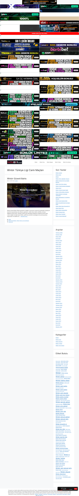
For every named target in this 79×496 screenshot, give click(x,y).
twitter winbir (64, 370)
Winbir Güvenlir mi (59, 425)
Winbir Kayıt (58, 188)
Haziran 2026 (59, 234)
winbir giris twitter (59, 404)
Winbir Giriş (42, 162)
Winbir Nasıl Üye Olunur (61, 438)
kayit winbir (64, 369)
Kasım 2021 (58, 321)
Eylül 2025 (58, 238)
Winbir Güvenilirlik (58, 422)
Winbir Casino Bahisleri (61, 216)
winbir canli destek (59, 384)
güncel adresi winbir (62, 367)
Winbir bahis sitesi (62, 380)
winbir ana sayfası (68, 376)
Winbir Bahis (67, 378)
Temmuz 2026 (59, 232)
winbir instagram (66, 425)
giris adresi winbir (59, 364)
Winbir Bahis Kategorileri (61, 210)
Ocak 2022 (58, 317)
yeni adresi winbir (67, 477)
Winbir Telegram (59, 454)
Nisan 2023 (58, 287)
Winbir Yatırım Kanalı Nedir (62, 190)
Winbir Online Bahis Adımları (62, 192)
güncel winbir (58, 369)
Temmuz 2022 (59, 305)
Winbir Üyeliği (58, 472)
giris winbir (58, 365)
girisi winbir (66, 364)
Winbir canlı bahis (61, 386)
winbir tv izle (67, 456)
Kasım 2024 (58, 250)
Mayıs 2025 (58, 242)
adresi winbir (58, 361)
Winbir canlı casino (61, 389)
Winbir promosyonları (62, 448)
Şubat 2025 (58, 244)
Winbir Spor (57, 451)
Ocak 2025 (58, 246)
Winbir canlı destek (62, 393)
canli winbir (58, 362)
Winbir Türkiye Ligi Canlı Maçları (23, 220)
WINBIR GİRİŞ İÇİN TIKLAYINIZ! (39, 33)
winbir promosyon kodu (61, 446)
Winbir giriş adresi (61, 406)
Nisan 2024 (58, 264)
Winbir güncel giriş (62, 419)
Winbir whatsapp (60, 461)
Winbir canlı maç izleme (62, 395)
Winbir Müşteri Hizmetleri (61, 435)
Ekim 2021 (58, 323)
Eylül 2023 (58, 277)
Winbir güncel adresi (63, 417)
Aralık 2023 (58, 272)
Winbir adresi (60, 376)
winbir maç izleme (60, 430)
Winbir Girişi (59, 409)
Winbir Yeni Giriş (59, 466)
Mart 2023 (58, 289)
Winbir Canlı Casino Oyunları (60, 391)
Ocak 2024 (58, 270)
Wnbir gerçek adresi (59, 475)
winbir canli (66, 382)
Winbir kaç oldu (60, 429)
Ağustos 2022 (59, 303)
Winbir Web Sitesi (60, 460)
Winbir (36, 162)
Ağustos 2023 (59, 279)
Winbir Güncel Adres (60, 415)
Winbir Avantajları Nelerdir (59, 378)
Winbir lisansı (68, 429)
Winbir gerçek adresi (63, 402)
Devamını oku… (24, 216)
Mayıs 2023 (58, 285)
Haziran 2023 (59, 283)
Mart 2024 (58, 266)
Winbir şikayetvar (61, 474)
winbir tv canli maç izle (60, 456)
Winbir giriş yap (61, 411)
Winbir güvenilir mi (61, 424)
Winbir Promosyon (60, 445)
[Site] (19, 57)
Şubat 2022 (58, 315)
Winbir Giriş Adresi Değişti (60, 407)
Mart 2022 (58, 313)
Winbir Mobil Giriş (68, 430)
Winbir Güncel (60, 413)
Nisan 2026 (58, 236)
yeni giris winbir (59, 478)
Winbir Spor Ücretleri (60, 214)
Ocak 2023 (58, 293)
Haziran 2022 (59, 307)
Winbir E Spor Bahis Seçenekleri (65, 400)
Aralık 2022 (58, 295)
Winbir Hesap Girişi (60, 212)
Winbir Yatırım (66, 461)
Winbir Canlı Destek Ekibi (61, 201)
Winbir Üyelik (58, 470)
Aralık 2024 (58, 248)
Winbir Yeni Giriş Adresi (61, 184)
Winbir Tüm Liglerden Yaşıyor (62, 178)
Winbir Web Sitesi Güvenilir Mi (63, 206)
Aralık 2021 (58, 319)
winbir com (58, 400)
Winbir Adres (64, 373)
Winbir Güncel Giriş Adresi (61, 420)
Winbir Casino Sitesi (61, 398)
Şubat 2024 (58, 268)
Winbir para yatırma (61, 440)
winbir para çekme (60, 443)
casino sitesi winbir (64, 362)
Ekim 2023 (58, 276)
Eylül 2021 (58, 325)
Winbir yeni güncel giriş (64, 468)
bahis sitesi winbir (64, 361)
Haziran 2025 (59, 240)
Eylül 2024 (58, 254)
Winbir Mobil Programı (68, 432)
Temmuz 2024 (59, 258)
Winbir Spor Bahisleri (64, 451)
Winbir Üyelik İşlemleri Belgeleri (63, 186)
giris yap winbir (64, 365)
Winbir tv (67, 454)
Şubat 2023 (58, 291)
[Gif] (39, 79)
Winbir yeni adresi (60, 465)
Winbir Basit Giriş (60, 208)
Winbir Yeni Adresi (67, 162)
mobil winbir (58, 370)
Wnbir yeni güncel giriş (59, 477)
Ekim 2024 (58, 252)
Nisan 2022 (58, 311)
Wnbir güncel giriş (65, 475)
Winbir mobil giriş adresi (60, 432)
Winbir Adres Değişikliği (60, 374)
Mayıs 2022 (58, 309)
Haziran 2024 (59, 260)
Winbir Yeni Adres (60, 463)
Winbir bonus (60, 382)
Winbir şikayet (65, 472)
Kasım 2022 (58, 297)
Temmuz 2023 (59, 281)
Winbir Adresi (59, 173)
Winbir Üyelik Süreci (65, 470)
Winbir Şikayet (50, 162)
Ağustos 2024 (59, 256)
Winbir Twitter (58, 162)
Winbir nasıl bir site (61, 437)
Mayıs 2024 (58, 262)
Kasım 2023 (58, 274)
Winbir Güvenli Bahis (16, 178)
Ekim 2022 (58, 299)
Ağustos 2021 (59, 327)
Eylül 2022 (58, 301)
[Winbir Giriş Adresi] (14, 162)
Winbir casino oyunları (62, 397)
